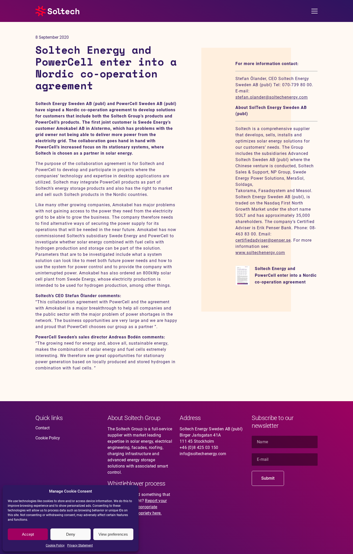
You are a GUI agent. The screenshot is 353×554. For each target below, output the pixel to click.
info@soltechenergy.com (203, 453)
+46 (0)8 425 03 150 (199, 447)
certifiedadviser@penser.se (263, 240)
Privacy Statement (80, 545)
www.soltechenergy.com (260, 252)
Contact (42, 427)
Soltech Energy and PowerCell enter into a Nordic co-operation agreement (286, 275)
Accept (28, 534)
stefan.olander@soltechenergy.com (271, 97)
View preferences (113, 534)
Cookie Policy (55, 545)
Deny (70, 534)
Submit (267, 478)
